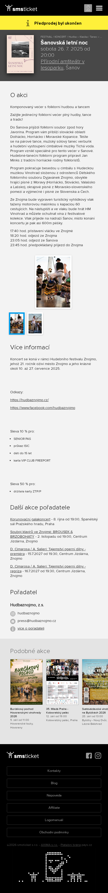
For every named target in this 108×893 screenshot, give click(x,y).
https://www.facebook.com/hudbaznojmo (42, 408)
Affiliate (54, 808)
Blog (54, 783)
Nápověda (54, 795)
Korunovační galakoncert (30, 519)
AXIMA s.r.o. (49, 845)
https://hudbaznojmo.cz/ (29, 400)
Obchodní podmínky (54, 832)
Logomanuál (54, 820)
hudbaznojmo (29, 613)
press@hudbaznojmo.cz (37, 621)
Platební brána (71, 845)
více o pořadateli (31, 628)
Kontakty (54, 771)
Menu (99, 8)
